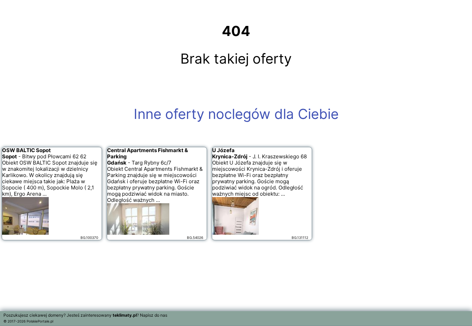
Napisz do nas (153, 315)
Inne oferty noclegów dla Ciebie (236, 113)
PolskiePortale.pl (40, 321)
